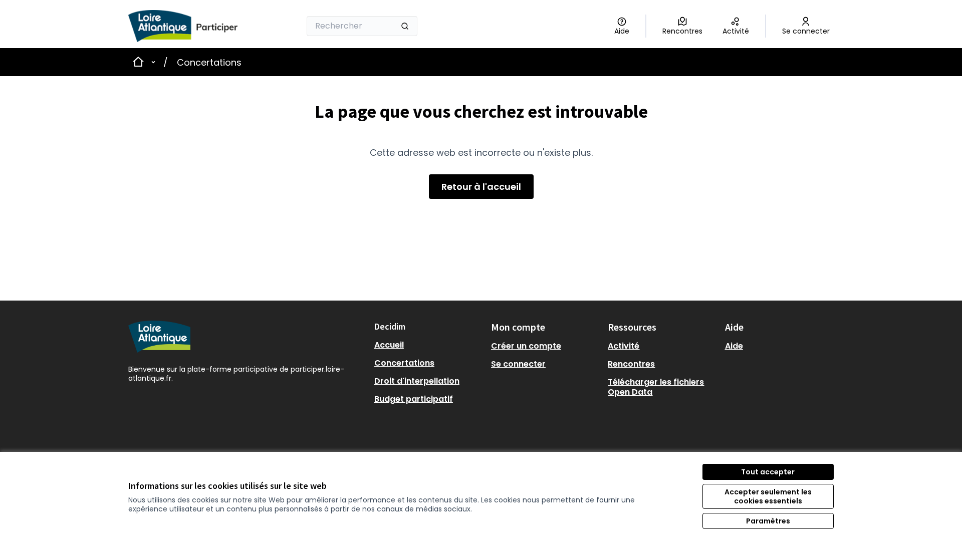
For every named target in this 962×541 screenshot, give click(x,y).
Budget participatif (413, 399)
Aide (734, 346)
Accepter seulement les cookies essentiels (768, 496)
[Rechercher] (405, 26)
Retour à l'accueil (481, 186)
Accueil (389, 345)
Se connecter (518, 364)
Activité (623, 346)
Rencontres (631, 364)
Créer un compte (526, 346)
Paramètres (768, 521)
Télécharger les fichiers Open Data (656, 387)
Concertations (209, 62)
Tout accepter (768, 472)
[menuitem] (428, 345)
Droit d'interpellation (416, 381)
